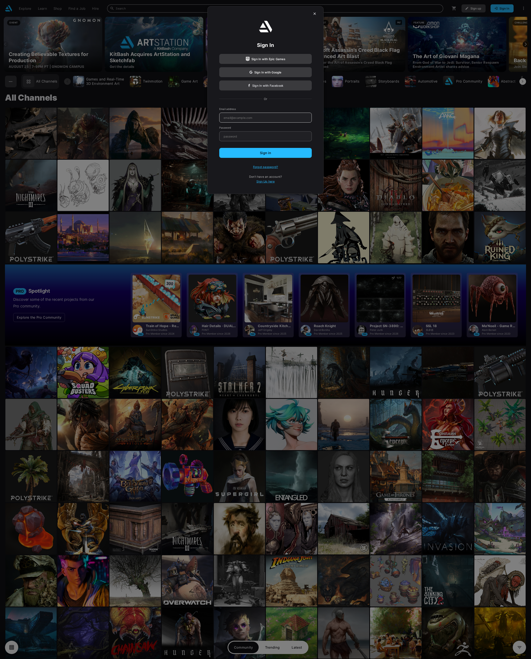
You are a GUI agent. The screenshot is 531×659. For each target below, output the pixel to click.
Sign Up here (265, 181)
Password (225, 127)
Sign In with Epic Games (268, 59)
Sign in (265, 153)
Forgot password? (265, 167)
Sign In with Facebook (267, 85)
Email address (227, 109)
